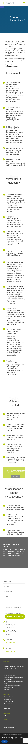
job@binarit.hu (10, 651)
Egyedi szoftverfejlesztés (10, 696)
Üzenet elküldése (15, 616)
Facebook (5, 724)
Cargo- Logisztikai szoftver (10, 675)
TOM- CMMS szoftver (9, 664)
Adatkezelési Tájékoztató (13, 613)
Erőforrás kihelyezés (9, 701)
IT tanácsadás (7, 699)
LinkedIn (5, 722)
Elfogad (4, 741)
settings (16, 738)
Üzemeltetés (7, 708)
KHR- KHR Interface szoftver (10, 668)
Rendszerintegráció (8, 703)
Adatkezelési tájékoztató (8, 727)
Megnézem (15, 476)
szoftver (6, 672)
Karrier (4, 715)
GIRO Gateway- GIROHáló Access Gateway (14, 671)
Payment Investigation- (9, 677)
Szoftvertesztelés (8, 706)
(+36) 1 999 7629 (10, 643)
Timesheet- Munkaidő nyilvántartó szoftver (14, 666)
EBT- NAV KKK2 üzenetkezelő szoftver (13, 689)
